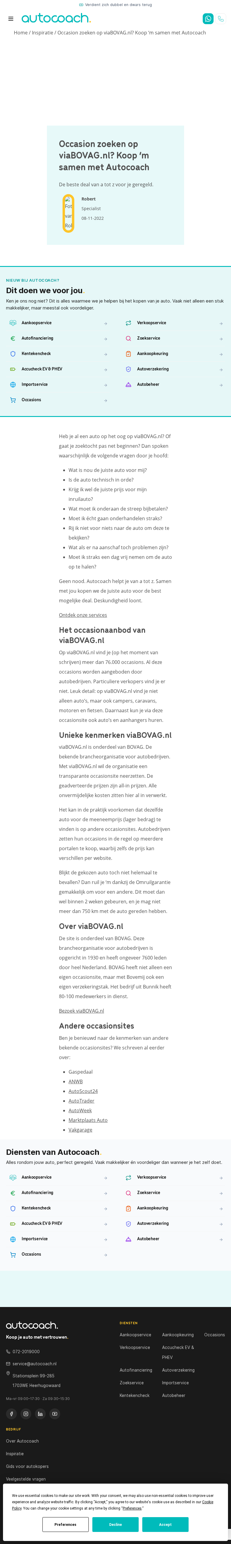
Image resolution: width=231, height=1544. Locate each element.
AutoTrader (81, 1100)
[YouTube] (54, 1413)
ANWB (76, 1081)
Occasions (214, 1334)
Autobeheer (173, 1395)
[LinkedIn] (40, 1413)
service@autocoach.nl (35, 1363)
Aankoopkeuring (178, 1334)
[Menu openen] (11, 19)
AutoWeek (80, 1110)
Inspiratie (42, 32)
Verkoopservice (135, 1347)
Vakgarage (80, 1129)
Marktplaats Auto (88, 1120)
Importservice (175, 1382)
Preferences (65, 1525)
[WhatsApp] (208, 18)
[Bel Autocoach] (220, 18)
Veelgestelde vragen (26, 1479)
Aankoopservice (135, 1334)
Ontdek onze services (83, 615)
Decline (115, 1525)
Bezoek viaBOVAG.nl (81, 1010)
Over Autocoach (22, 1441)
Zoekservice (132, 1382)
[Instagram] (25, 1413)
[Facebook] (11, 1413)
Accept (165, 1525)
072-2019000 (26, 1351)
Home (21, 32)
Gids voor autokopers (27, 1466)
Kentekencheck (134, 1395)
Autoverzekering (178, 1370)
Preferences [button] (132, 1508)
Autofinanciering (136, 1370)
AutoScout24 (83, 1091)
